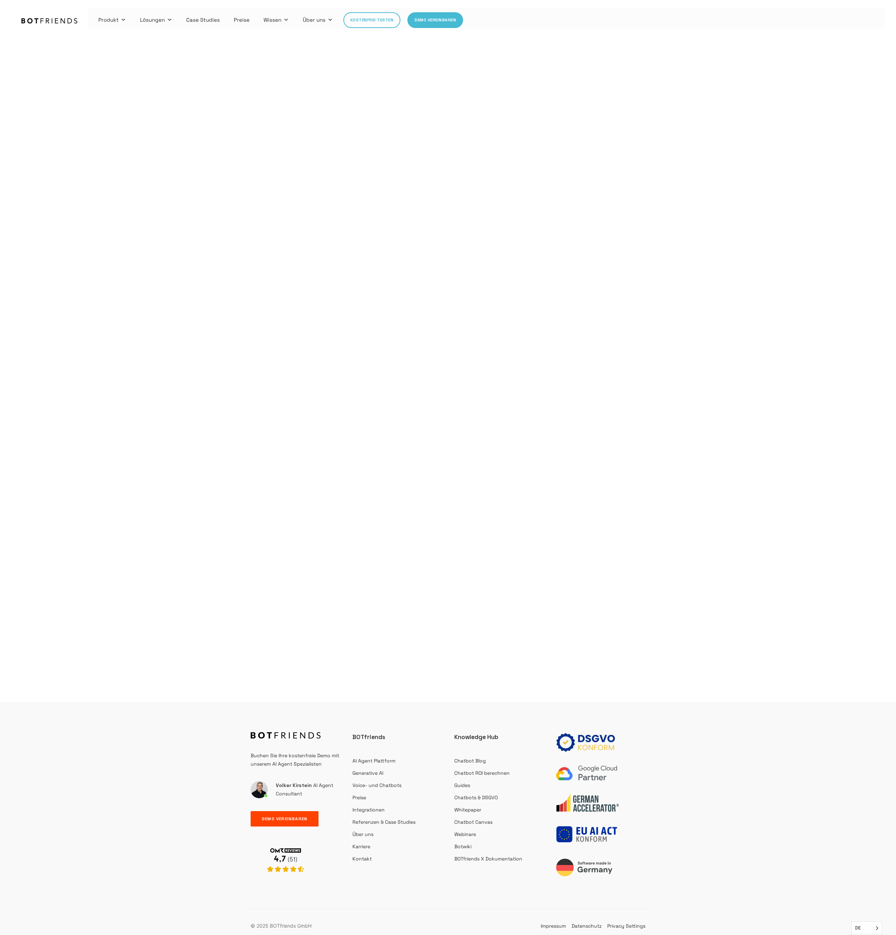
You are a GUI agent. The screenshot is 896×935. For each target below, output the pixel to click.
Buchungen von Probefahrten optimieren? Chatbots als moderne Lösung (179, 593)
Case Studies (203, 19)
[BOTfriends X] (286, 880)
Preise (242, 19)
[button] (448, 329)
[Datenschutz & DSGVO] (587, 742)
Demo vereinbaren (435, 20)
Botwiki (462, 846)
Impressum (553, 926)
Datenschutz (587, 926)
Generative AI (367, 773)
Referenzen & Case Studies (383, 822)
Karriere (361, 846)
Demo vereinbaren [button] (284, 819)
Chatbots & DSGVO (476, 797)
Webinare (465, 834)
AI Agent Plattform (374, 761)
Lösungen (152, 19)
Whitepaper (467, 810)
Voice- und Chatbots (376, 785)
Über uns (314, 19)
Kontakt (362, 859)
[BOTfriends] (49, 20)
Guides (462, 785)
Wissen (272, 19)
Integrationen (368, 810)
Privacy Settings (626, 926)
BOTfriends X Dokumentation (488, 859)
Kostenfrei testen (372, 20)
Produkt (108, 19)
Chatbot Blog (470, 761)
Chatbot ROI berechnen (482, 773)
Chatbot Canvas (473, 822)
